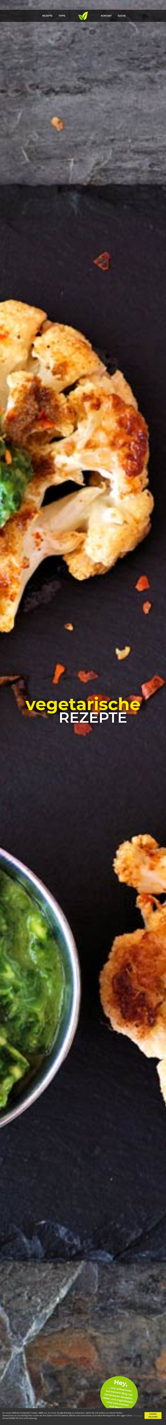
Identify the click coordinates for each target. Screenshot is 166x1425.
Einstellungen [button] (137, 1416)
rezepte (47, 15)
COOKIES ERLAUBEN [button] (153, 1415)
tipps (62, 15)
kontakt (106, 15)
